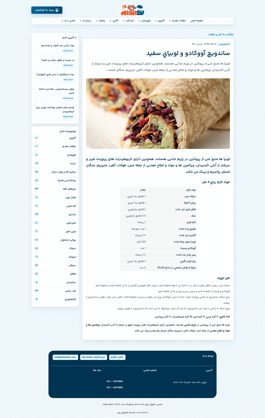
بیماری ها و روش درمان (55, 172)
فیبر (130, 325)
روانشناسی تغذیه (55, 180)
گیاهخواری (56, 299)
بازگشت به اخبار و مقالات (221, 34)
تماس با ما (70, 21)
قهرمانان (145, 21)
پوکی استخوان (55, 240)
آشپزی (161, 21)
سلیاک (56, 248)
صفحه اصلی (197, 21)
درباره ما (87, 21)
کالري (222, 317)
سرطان (55, 265)
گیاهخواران (224, 44)
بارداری (55, 214)
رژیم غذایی (190, 325)
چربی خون (56, 231)
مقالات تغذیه (179, 21)
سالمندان (56, 282)
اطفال (56, 274)
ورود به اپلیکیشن (44, 10)
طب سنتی (55, 291)
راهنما (102, 21)
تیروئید (56, 257)
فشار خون (56, 197)
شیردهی (56, 223)
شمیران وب (123, 412)
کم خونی (56, 206)
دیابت (56, 163)
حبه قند (130, 21)
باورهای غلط (55, 189)
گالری (115, 21)
